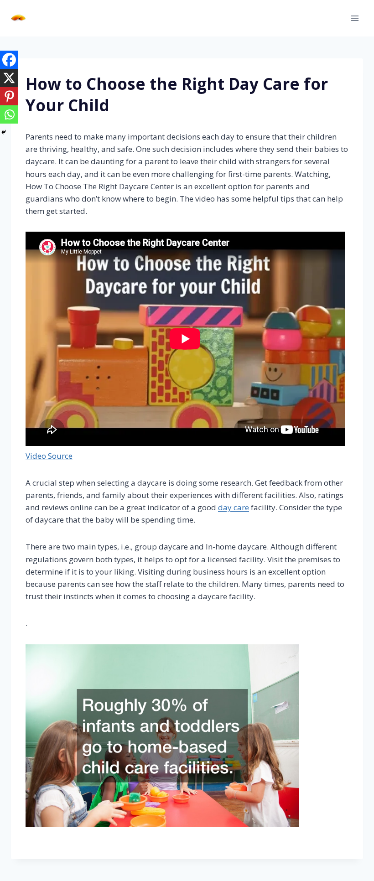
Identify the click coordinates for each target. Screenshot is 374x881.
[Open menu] (354, 18)
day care (233, 507)
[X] (9, 78)
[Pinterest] (9, 96)
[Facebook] (9, 60)
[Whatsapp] (9, 114)
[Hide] (3, 132)
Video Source (49, 456)
